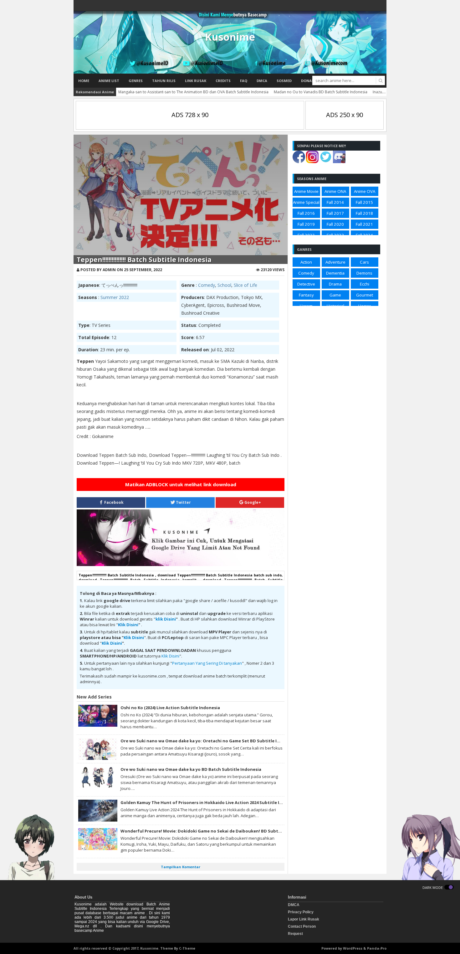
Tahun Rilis (164, 80)
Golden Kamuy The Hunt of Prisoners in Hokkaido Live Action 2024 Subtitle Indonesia (209, 802)
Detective (306, 284)
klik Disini (166, 619)
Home (83, 80)
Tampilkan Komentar (180, 866)
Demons (364, 273)
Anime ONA (335, 191)
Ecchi (364, 284)
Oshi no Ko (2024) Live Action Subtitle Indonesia (170, 707)
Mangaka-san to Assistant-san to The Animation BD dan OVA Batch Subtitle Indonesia (193, 92)
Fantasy (306, 295)
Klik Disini (128, 624)
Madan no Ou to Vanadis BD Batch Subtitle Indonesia (320, 92)
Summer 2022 (114, 297)
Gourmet (364, 295)
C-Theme (187, 948)
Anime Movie (306, 191)
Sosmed (284, 80)
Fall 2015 (364, 202)
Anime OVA (364, 191)
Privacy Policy (301, 912)
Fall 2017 (335, 213)
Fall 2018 (364, 213)
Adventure (335, 262)
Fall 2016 (306, 213)
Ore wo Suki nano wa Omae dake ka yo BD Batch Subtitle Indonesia (190, 769)
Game (335, 295)
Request (295, 933)
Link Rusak (195, 80)
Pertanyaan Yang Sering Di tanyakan (207, 663)
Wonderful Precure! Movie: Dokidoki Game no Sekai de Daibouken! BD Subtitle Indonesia (213, 831)
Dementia (335, 273)
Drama (335, 284)
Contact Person (302, 926)
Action (306, 262)
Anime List (109, 80)
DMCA (262, 80)
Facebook (113, 502)
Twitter (183, 502)
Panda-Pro (376, 948)
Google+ (252, 502)
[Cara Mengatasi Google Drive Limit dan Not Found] (180, 564)
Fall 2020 (335, 224)
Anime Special (306, 202)
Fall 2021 (364, 224)
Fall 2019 (306, 224)
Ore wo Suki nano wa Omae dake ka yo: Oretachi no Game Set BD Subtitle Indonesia (208, 741)
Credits (223, 80)
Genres (136, 80)
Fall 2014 (335, 202)
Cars (364, 262)
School (224, 285)
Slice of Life (245, 285)
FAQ (243, 80)
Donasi (308, 80)
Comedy (206, 285)
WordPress (352, 948)
